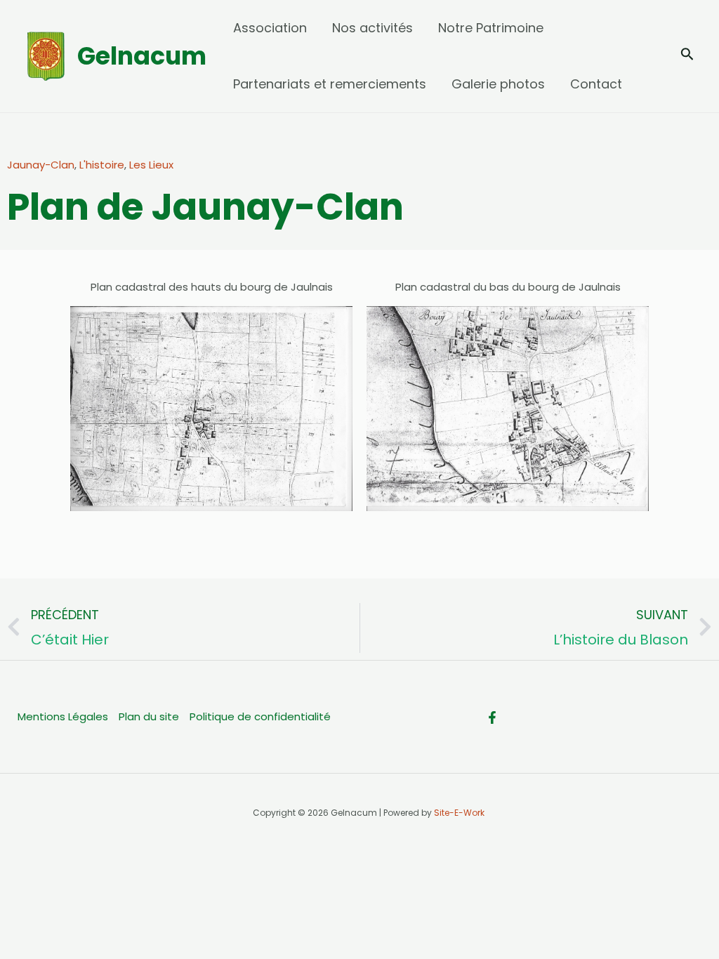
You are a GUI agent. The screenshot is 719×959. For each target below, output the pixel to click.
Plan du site (149, 716)
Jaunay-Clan (40, 164)
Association (270, 28)
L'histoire (101, 164)
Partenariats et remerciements (329, 84)
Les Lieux (151, 164)
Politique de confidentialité (260, 716)
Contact (596, 84)
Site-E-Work (459, 813)
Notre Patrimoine (490, 28)
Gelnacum (141, 56)
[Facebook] (492, 717)
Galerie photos (498, 84)
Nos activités (372, 28)
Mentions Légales (63, 716)
